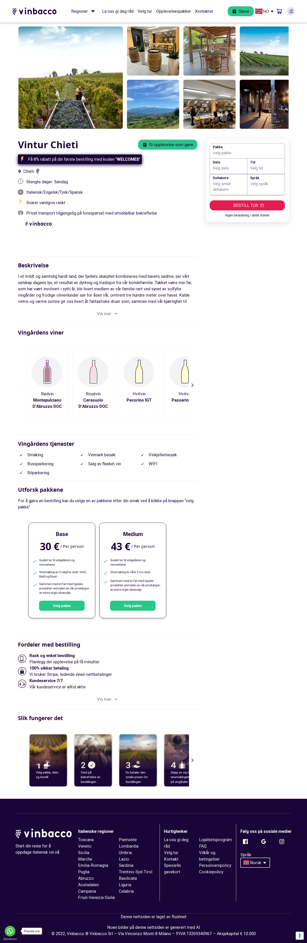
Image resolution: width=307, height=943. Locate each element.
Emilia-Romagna (93, 865)
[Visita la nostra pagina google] (264, 842)
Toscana (86, 839)
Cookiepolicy (211, 871)
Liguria (125, 884)
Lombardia (128, 846)
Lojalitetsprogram (215, 839)
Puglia (83, 871)
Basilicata (128, 878)
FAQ (203, 846)
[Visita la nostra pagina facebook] (245, 842)
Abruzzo (86, 878)
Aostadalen (88, 884)
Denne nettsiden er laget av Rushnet (153, 916)
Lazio (124, 859)
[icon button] (93, 11)
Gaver (244, 11)
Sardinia (126, 865)
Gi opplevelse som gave (171, 144)
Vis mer (104, 313)
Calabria (126, 891)
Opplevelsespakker (173, 11)
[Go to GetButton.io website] (10, 939)
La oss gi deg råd (117, 11)
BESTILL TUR (245, 205)
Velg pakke (62, 606)
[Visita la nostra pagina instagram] (282, 842)
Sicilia (83, 852)
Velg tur (145, 11)
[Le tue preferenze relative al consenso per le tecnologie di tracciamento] (300, 936)
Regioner (79, 11)
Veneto (84, 846)
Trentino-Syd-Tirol (135, 871)
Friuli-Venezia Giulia (96, 897)
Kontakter (204, 11)
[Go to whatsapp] (10, 931)
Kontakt (171, 859)
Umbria (125, 852)
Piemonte (128, 839)
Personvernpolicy (215, 865)
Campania (87, 891)
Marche (85, 859)
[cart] (279, 11)
